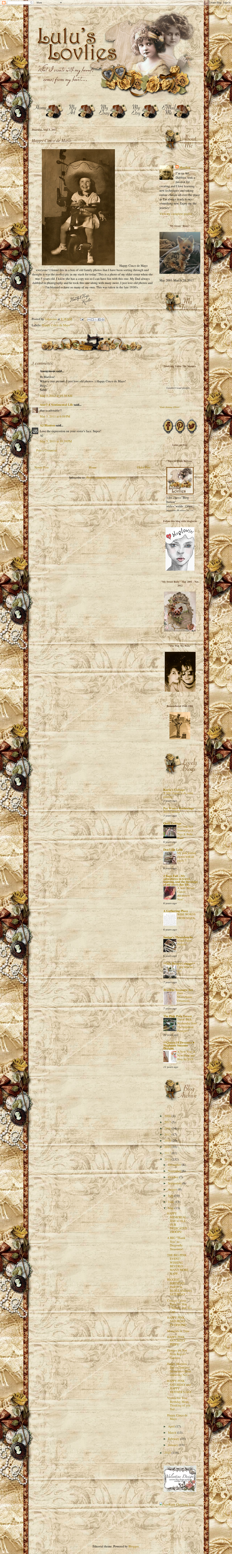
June (171, 1202)
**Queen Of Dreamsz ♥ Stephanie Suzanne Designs (178, 1045)
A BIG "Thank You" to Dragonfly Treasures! (176, 1243)
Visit (170, 407)
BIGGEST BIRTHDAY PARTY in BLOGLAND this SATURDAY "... (179, 1287)
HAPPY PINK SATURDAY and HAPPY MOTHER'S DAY (179, 1386)
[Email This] (89, 319)
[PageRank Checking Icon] (177, 1504)
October (173, 1177)
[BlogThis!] (92, 319)
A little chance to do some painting (178, 795)
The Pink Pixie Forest (177, 1016)
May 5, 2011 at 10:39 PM (56, 441)
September (175, 1183)
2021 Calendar (171, 812)
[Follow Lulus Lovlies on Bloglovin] (179, 569)
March (172, 1432)
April (171, 1426)
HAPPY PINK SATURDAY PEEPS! (176, 1340)
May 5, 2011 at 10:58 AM (56, 396)
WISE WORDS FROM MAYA (186, 916)
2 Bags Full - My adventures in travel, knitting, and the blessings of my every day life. (180, 880)
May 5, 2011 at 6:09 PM (55, 416)
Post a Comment (46, 450)
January (173, 1445)
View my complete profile (176, 214)
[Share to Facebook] (99, 319)
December (175, 1165)
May (171, 1208)
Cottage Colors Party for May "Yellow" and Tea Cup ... (179, 1306)
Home (93, 467)
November (175, 1171)
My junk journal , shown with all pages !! (187, 856)
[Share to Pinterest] (103, 319)
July (171, 1195)
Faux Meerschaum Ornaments (184, 997)
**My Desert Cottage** (179, 963)
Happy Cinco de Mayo (56, 325)
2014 (168, 1140)
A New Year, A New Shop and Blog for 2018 (186, 1055)
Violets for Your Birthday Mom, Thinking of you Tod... (178, 1403)
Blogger (134, 1546)
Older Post (143, 467)
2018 (168, 1116)
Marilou (184, 167)
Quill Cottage (172, 823)
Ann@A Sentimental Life (56, 404)
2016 (168, 1128)
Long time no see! (185, 969)
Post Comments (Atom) (101, 477)
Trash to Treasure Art (178, 989)
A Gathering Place (175, 911)
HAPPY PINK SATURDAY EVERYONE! (177, 1321)
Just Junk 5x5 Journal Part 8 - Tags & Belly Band (186, 832)
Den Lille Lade (173, 849)
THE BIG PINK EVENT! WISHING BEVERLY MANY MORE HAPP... (177, 1264)
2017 (168, 1122)
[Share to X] (96, 319)
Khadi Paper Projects (184, 942)
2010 (168, 1453)
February (174, 1439)
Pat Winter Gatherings (178, 808)
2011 (168, 1159)
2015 (168, 1134)
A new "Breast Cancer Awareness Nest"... (185, 893)
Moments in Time (178, 1331)
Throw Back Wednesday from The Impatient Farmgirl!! (187, 1025)
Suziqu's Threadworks (178, 937)
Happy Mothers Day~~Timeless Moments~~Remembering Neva (179, 1369)
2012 (168, 1153)
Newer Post (41, 467)
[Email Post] (81, 319)
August (173, 1189)
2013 (168, 1147)
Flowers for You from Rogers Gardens (177, 1354)
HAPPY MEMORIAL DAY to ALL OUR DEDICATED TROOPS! (177, 1222)
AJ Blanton (47, 425)
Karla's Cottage (174, 789)
